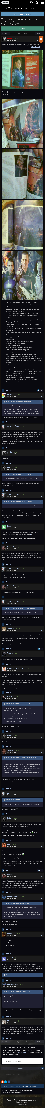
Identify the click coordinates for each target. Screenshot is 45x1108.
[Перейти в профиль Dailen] (4, 468)
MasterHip (11, 395)
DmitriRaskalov (12, 984)
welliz (9, 452)
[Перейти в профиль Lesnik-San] (4, 548)
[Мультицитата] (3, 390)
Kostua (9, 526)
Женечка (10, 628)
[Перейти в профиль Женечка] (4, 629)
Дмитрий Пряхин (14, 426)
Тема (9, 1100)
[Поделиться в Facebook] (9, 1081)
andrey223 (11, 934)
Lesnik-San (11, 547)
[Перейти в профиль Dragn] (4, 39)
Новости (23, 24)
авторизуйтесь (23, 1052)
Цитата (8, 390)
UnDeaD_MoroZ (13, 896)
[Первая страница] (2, 33)
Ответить (22, 28)
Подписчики (21, 1068)
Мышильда (11, 1021)
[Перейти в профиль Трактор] (4, 751)
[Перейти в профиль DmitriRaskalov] (4, 985)
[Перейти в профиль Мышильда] (4, 1022)
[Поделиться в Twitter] (5, 1081)
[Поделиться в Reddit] (2, 1081)
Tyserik (10, 653)
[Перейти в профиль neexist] (4, 959)
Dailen (9, 467)
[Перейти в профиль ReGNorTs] (4, 698)
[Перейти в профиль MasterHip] (4, 395)
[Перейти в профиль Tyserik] (4, 654)
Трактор (10, 751)
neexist (10, 958)
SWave (9, 875)
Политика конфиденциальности (25, 1100)
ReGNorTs (11, 697)
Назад (6, 33)
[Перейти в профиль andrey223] (4, 934)
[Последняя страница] (42, 33)
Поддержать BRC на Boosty (22, 14)
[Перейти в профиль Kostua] (4, 527)
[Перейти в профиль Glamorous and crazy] (4, 669)
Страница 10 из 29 (22, 33)
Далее (38, 33)
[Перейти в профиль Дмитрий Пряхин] (4, 427)
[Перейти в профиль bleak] (4, 845)
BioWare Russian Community (20, 8)
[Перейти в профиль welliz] (4, 453)
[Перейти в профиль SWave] (4, 876)
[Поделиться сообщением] (37, 40)
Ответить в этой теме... (13, 1061)
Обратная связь (21, 1102)
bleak (9, 844)
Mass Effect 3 (36, 47)
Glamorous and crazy (15, 668)
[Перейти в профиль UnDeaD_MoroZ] (4, 897)
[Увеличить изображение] (22, 69)
